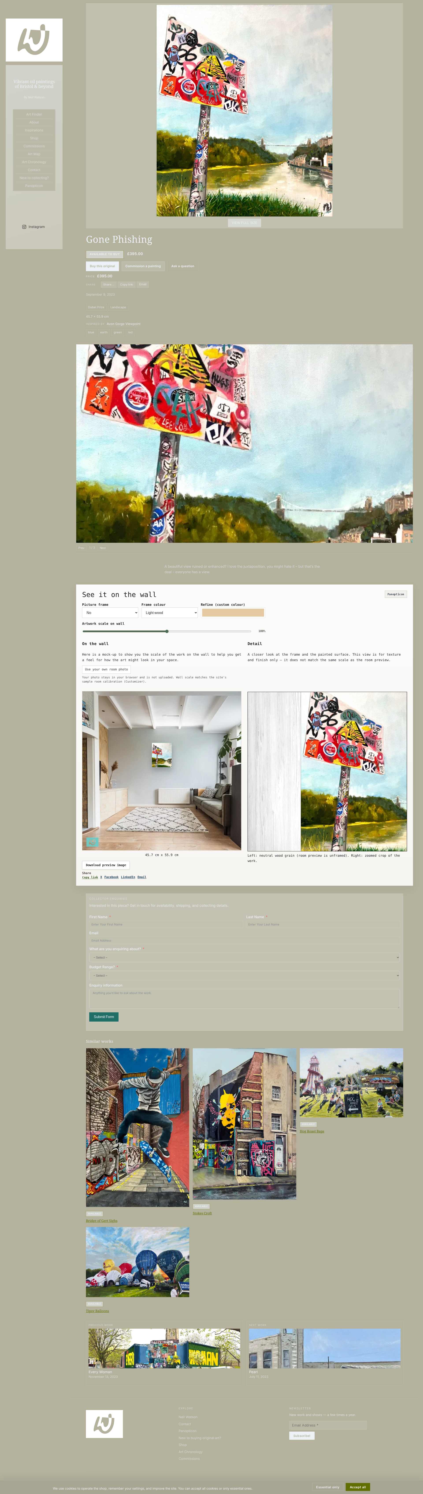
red (130, 332)
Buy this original (102, 266)
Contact (34, 170)
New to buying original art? (200, 1438)
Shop (34, 138)
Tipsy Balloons (97, 1311)
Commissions (34, 146)
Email (143, 284)
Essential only (327, 1487)
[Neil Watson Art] (34, 40)
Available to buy (105, 254)
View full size (244, 223)
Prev (81, 548)
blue (91, 332)
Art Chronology (34, 162)
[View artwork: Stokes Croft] (244, 1123)
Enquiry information (105, 985)
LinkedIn (128, 877)
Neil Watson (188, 1417)
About (34, 122)
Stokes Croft (202, 1213)
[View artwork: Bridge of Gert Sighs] (137, 1127)
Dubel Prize (96, 307)
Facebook (111, 877)
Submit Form (104, 1017)
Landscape (118, 307)
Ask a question (182, 266)
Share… (108, 284)
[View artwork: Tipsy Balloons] (137, 1262)
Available (94, 1213)
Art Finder (34, 114)
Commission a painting (143, 266)
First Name (98, 917)
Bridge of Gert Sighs (101, 1221)
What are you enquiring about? (115, 949)
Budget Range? (102, 967)
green (118, 332)
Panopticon (34, 186)
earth (104, 332)
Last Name (255, 917)
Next (103, 548)
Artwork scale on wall (103, 624)
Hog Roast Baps (312, 1131)
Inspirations (34, 130)
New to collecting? (34, 178)
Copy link (126, 284)
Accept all (358, 1487)
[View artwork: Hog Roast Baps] (351, 1082)
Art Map (34, 154)
